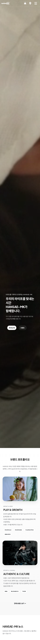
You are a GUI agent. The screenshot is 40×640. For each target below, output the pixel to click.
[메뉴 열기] (36, 3)
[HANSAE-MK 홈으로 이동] (5, 3)
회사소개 (12, 328)
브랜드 (23, 328)
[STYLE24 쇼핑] (25, 3)
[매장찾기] (30, 3)
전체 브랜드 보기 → (20, 603)
